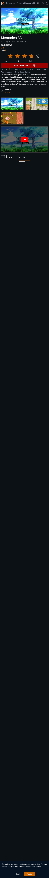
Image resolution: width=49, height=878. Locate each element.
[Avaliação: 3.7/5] (24, 56)
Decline (18, 874)
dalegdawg (6, 45)
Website (5, 69)
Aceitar (29, 874)
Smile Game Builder (22, 72)
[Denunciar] (43, 61)
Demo (32, 69)
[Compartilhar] (18, 61)
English (7, 92)
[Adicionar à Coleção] (30, 61)
